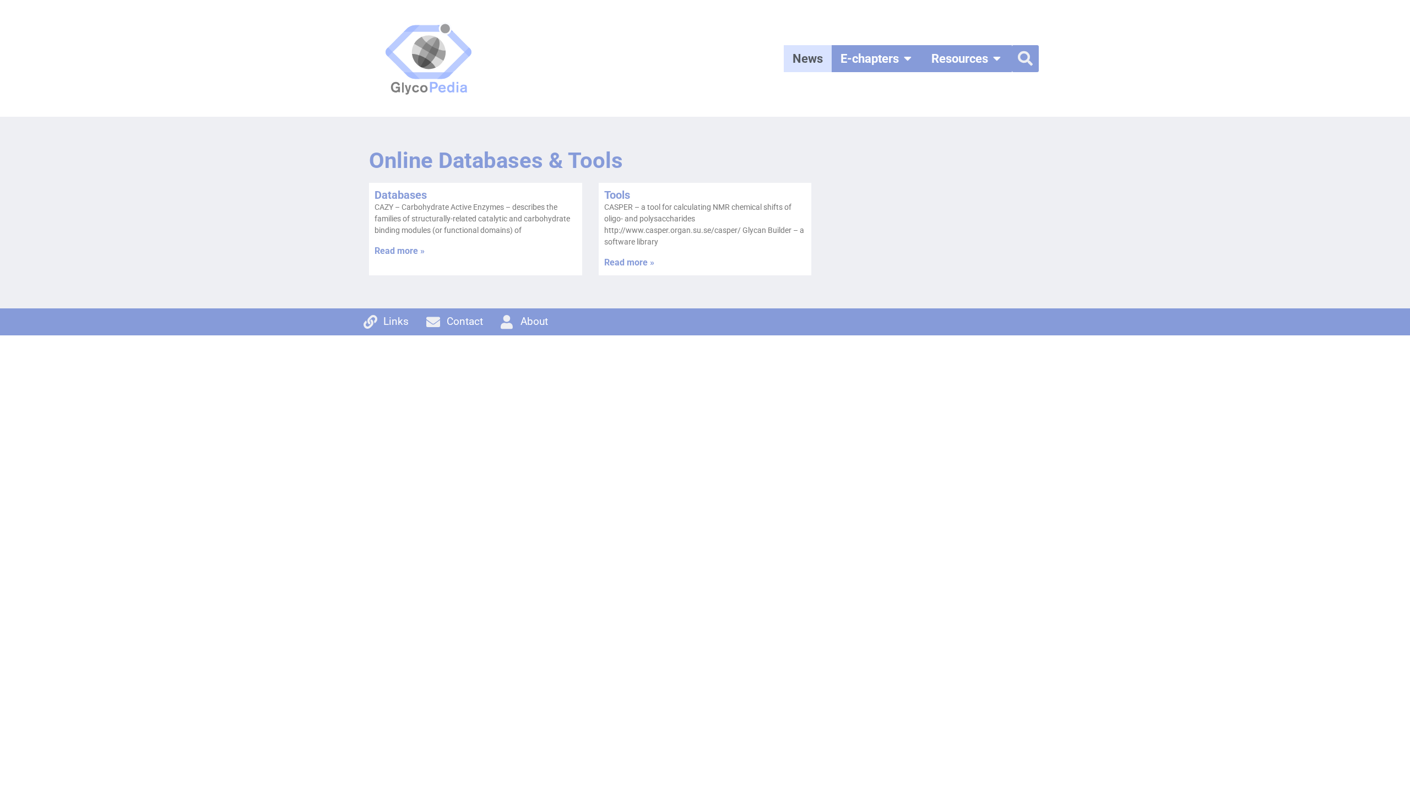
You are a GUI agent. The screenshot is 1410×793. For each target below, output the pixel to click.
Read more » (400, 251)
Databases (401, 195)
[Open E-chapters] (908, 59)
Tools (617, 195)
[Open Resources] (997, 59)
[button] (1025, 58)
